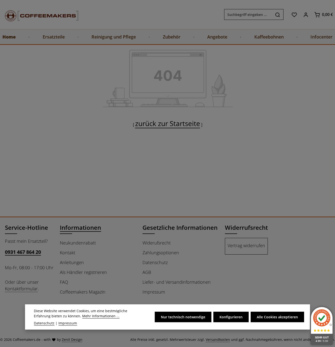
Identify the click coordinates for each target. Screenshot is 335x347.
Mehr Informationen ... (100, 316)
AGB (146, 272)
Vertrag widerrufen (246, 245)
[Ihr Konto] (305, 14)
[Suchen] (277, 14)
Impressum (153, 292)
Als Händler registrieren (83, 272)
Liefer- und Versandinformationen (176, 282)
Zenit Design (72, 339)
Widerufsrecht (156, 243)
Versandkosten (218, 339)
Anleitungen (72, 262)
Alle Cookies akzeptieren (277, 317)
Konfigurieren (231, 317)
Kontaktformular (21, 289)
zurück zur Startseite (167, 123)
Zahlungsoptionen (160, 253)
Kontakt (67, 253)
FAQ (64, 282)
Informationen (80, 227)
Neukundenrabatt (78, 243)
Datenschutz (155, 262)
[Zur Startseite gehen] (37, 15)
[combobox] (248, 14)
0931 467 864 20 (23, 252)
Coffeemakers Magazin (82, 292)
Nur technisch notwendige (183, 317)
